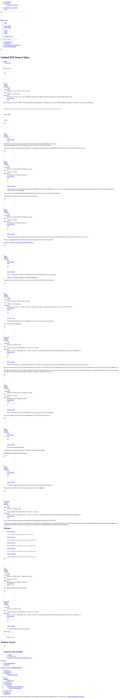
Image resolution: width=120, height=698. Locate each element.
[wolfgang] (6, 648)
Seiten (5, 33)
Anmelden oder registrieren (11, 7)
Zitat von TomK (11, 186)
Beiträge (6, 86)
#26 (8, 310)
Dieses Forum (7, 27)
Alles (5, 23)
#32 (8, 585)
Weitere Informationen (73, 696)
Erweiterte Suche (8, 36)
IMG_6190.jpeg (11, 548)
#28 (8, 401)
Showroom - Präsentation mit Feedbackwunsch (19, 657)
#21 (8, 100)
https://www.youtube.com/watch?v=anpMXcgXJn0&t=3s (19, 242)
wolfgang (9, 655)
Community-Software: (11, 667)
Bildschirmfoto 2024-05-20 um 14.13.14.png (15, 453)
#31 (8, 517)
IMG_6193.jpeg (11, 537)
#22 (8, 141)
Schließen (81, 696)
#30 (8, 474)
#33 (8, 617)
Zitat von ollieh (11, 271)
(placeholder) (10, 680)
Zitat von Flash (11, 234)
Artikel (6, 32)
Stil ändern (3, 660)
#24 (8, 226)
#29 (8, 436)
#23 (8, 178)
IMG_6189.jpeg (11, 531)
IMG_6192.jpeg (11, 542)
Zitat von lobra (11, 444)
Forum (5, 30)
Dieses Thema (4, 20)
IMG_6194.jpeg (11, 554)
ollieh (5, 61)
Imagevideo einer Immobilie (13, 652)
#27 (8, 353)
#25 (8, 263)
